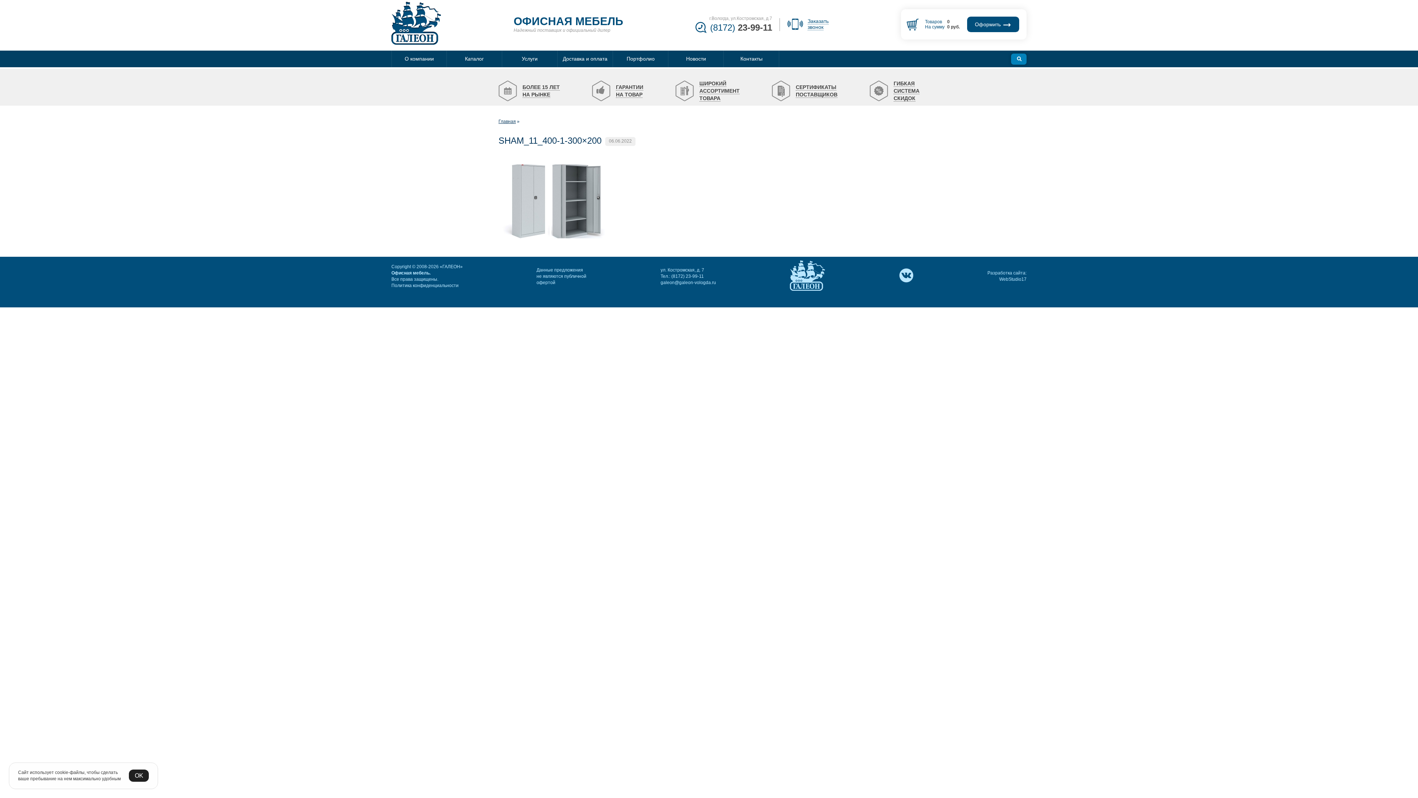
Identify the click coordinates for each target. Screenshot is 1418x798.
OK (139, 776)
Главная (507, 121)
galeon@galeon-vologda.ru (688, 282)
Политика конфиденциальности (425, 285)
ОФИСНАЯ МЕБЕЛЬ (568, 21)
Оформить (988, 24)
